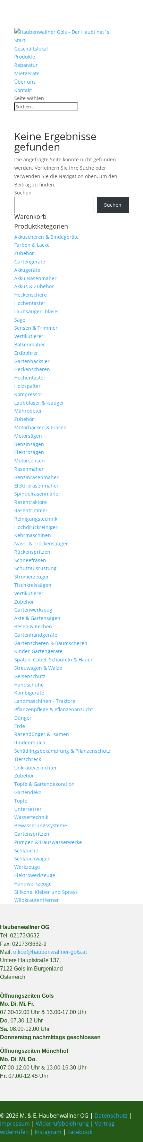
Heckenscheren (32, 369)
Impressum (15, 1123)
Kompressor (28, 394)
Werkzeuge (27, 867)
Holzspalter (27, 386)
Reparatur (26, 65)
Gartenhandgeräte (35, 634)
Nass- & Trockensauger (41, 543)
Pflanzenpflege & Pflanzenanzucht (53, 709)
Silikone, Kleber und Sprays (46, 892)
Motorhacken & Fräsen (40, 427)
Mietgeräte (27, 73)
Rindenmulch (29, 742)
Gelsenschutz (29, 676)
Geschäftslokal (31, 48)
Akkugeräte (27, 270)
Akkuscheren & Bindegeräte (46, 236)
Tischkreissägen (32, 585)
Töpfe (20, 800)
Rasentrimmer (31, 510)
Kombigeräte (29, 692)
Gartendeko (27, 792)
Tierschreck (27, 759)
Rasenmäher (29, 469)
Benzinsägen (29, 444)
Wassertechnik (31, 817)
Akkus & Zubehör (34, 286)
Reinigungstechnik (35, 518)
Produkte (24, 56)
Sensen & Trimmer (36, 327)
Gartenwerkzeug (33, 609)
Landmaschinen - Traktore (44, 701)
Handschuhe (29, 684)
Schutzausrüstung (35, 568)
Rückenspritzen (32, 552)
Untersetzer (28, 809)
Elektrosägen (29, 452)
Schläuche (26, 850)
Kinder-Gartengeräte (38, 651)
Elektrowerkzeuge (34, 875)
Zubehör (24, 253)
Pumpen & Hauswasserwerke (48, 842)
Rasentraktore (30, 502)
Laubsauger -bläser (36, 311)
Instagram (48, 1132)
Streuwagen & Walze (38, 668)
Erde (19, 726)
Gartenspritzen (31, 833)
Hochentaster (29, 303)
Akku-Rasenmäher (35, 278)
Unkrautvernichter (35, 767)
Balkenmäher (29, 344)
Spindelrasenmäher (37, 493)
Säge (19, 319)
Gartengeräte (29, 261)
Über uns (25, 81)
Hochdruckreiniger (36, 527)
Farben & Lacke (32, 245)
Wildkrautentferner (36, 900)
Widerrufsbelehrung (62, 1123)
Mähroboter (28, 410)
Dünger (23, 717)
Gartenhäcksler (32, 361)
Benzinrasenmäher (36, 477)
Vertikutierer (28, 336)
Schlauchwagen (32, 858)
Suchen (23, 192)
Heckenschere (30, 294)
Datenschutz (111, 1115)
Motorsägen (28, 435)
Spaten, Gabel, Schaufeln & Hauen (54, 659)
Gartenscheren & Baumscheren (50, 643)
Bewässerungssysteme (40, 825)
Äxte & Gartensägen (37, 618)
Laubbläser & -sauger (39, 402)
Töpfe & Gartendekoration (44, 784)
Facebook (79, 1132)
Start (19, 40)
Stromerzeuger (31, 576)
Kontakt (23, 90)
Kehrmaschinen (32, 535)
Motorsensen (29, 460)
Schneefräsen (30, 560)
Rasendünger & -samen (41, 734)
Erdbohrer (26, 353)
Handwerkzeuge (33, 883)
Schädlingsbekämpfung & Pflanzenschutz (62, 751)
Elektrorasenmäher (36, 485)
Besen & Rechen (33, 626)
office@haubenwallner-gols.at (50, 952)
